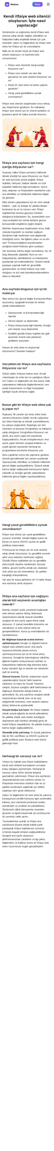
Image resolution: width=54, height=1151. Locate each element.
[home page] (12, 4)
